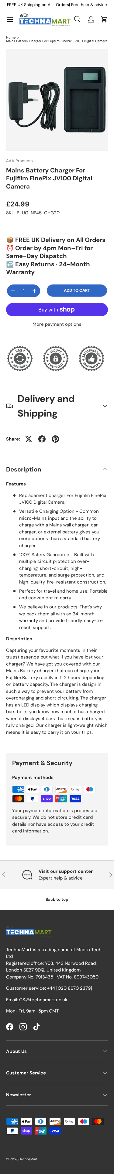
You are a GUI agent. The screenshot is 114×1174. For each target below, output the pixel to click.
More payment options (57, 324)
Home (11, 37)
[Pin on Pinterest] (55, 439)
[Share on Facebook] (42, 439)
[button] (104, 19)
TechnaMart (28, 1159)
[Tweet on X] (28, 439)
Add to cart (77, 290)
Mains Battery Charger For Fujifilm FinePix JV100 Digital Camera (56, 41)
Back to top (57, 899)
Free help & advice (89, 4)
